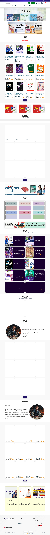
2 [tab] (25, 21)
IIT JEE (15, 119)
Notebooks (35, 119)
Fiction (10, 5)
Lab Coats (44, 5)
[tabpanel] (20, 308)
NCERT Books (30, 5)
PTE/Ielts (7, 119)
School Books (25, 5)
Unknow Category (8, 174)
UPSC (23, 119)
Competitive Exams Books (8, 138)
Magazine (40, 5)
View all (25, 100)
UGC (27, 119)
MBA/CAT (11, 119)
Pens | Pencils (39, 119)
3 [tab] (26, 21)
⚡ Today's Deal (33, 3)
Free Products (35, 5)
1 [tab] (24, 21)
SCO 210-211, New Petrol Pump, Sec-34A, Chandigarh (10, 0)
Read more (11, 507)
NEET (19, 119)
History (43, 119)
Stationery (6, 5)
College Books (20, 5)
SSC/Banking (31, 119)
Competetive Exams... (14, 5)
